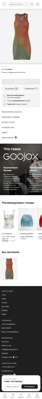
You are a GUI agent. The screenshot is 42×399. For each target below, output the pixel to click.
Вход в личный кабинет (10, 332)
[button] (37, 4)
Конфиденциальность (10, 349)
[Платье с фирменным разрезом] (9, 269)
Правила (5, 353)
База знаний (6, 328)
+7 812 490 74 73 (8, 367)
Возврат (5, 310)
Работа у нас (6, 345)
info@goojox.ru (7, 371)
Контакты (5, 342)
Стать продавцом (8, 324)
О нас (4, 295)
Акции (4, 314)
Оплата (4, 302)
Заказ (4, 299)
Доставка (5, 306)
